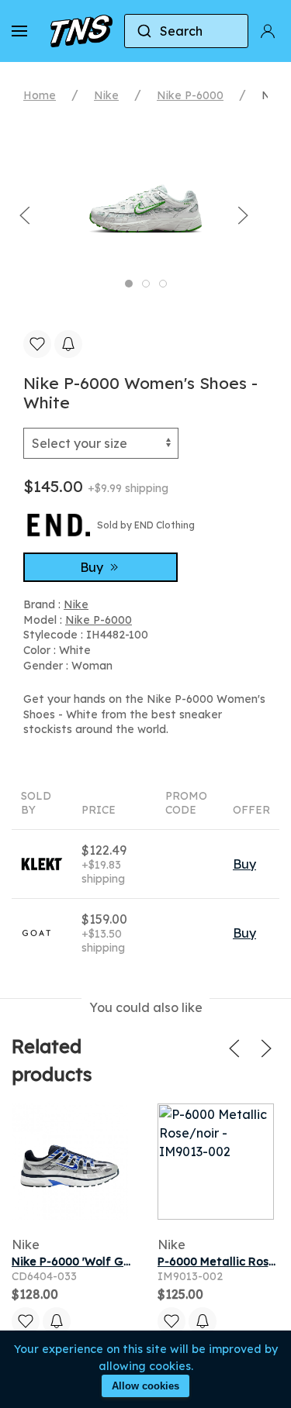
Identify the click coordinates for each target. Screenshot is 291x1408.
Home (39, 95)
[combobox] (186, 31)
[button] (19, 31)
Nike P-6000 (190, 95)
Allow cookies (145, 1386)
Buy (93, 567)
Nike (106, 95)
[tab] (129, 283)
